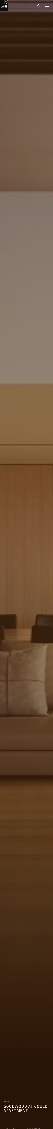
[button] (47, 6)
